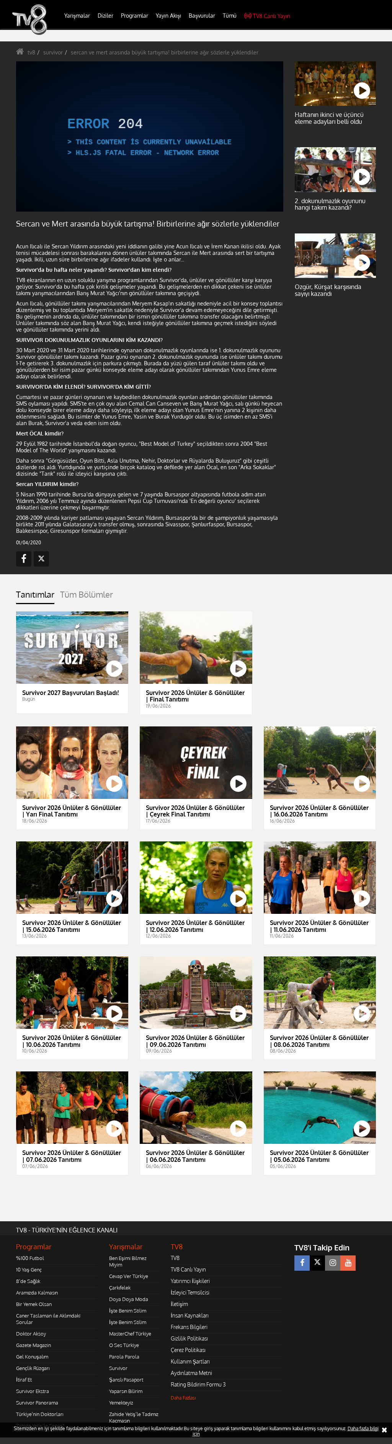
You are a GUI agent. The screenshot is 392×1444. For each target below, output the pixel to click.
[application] (196, 722)
